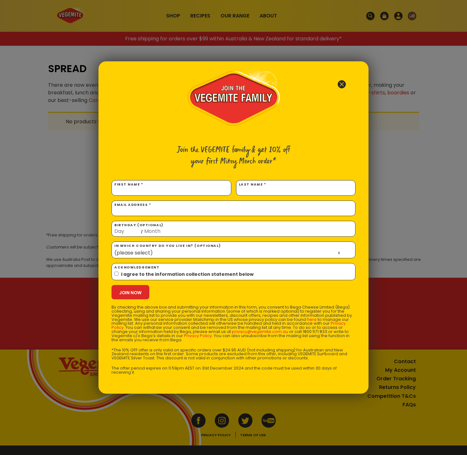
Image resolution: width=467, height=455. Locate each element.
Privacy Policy (198, 335)
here (312, 319)
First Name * (129, 184)
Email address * (132, 204)
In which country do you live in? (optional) (167, 245)
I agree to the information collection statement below (187, 274)
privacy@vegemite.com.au (260, 331)
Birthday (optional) (139, 228)
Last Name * (253, 184)
